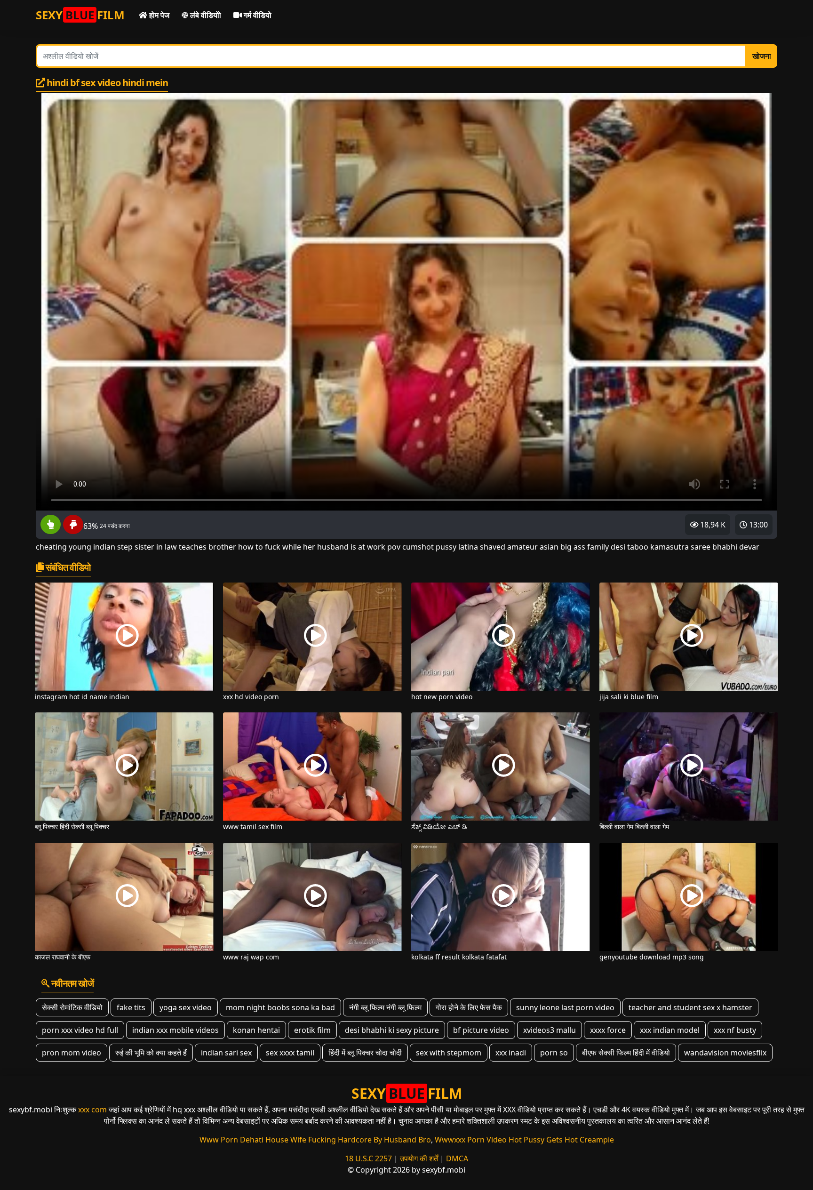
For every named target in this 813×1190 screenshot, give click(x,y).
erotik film (312, 1030)
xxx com (92, 1109)
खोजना (761, 56)
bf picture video (481, 1030)
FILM (80, 15)
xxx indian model (670, 1030)
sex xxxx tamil (290, 1052)
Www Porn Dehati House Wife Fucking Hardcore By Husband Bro (315, 1139)
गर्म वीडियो (256, 15)
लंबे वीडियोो (204, 15)
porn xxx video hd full (80, 1030)
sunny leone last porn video (565, 1007)
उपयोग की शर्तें (419, 1158)
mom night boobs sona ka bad (280, 1007)
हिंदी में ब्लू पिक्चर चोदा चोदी (365, 1052)
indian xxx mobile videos (175, 1030)
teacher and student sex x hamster (690, 1007)
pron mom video (71, 1052)
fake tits (131, 1007)
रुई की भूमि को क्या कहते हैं (151, 1052)
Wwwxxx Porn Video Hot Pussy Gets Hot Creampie (524, 1139)
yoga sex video (185, 1007)
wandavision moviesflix (725, 1052)
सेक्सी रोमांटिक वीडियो (72, 1007)
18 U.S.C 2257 (368, 1158)
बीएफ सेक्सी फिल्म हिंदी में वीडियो (626, 1052)
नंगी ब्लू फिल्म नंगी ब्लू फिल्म (385, 1007)
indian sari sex (226, 1052)
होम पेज (158, 15)
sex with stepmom (448, 1052)
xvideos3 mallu (549, 1030)
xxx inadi (510, 1052)
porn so (554, 1052)
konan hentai (256, 1030)
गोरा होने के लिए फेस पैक (469, 1007)
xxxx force (608, 1030)
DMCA (457, 1158)
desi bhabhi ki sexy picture (392, 1030)
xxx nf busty (735, 1030)
